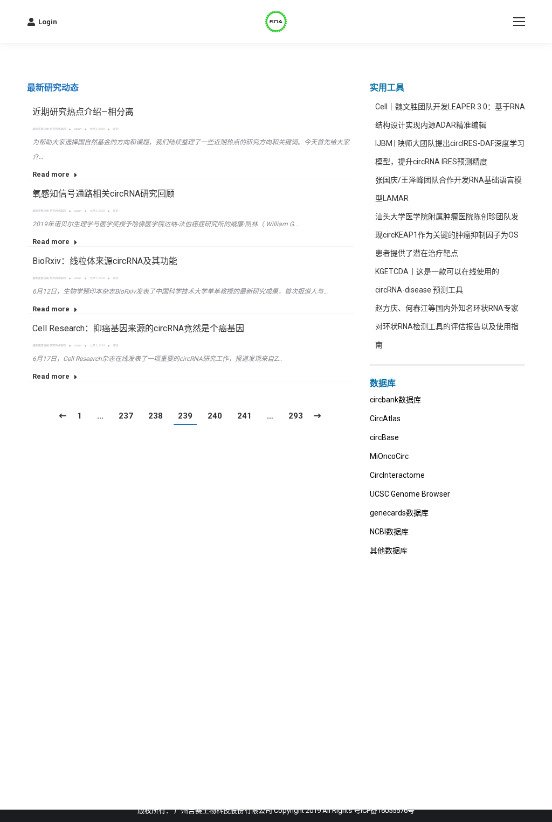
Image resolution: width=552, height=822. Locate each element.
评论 (115, 128)
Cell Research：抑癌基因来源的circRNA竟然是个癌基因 (138, 328)
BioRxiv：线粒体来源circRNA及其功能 (104, 261)
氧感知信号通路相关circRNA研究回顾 (103, 194)
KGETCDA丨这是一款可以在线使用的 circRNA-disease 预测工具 (437, 280)
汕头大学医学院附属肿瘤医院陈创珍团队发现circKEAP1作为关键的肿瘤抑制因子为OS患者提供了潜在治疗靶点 (447, 234)
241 (244, 416)
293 (295, 416)
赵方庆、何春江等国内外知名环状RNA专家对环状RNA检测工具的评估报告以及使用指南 (447, 326)
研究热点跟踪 (58, 128)
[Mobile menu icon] (519, 21)
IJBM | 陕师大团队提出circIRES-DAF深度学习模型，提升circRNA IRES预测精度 (450, 152)
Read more (51, 174)
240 (215, 416)
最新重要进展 (40, 128)
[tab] (53, 88)
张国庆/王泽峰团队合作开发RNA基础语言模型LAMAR (448, 189)
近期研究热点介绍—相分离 (83, 112)
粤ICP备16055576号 (384, 810)
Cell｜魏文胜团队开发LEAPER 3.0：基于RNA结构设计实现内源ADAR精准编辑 (450, 115)
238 (155, 416)
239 (185, 416)
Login (47, 22)
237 (126, 416)
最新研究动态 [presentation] (53, 87)
